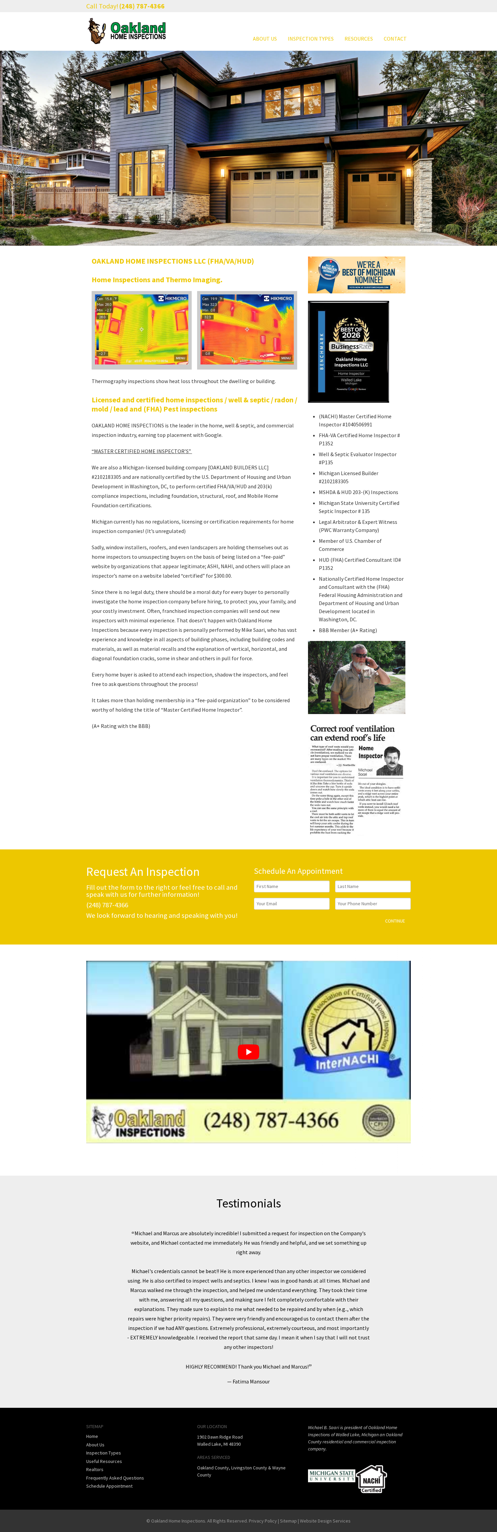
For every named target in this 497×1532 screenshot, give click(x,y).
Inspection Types (311, 38)
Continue (395, 921)
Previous (101, 1307)
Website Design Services (325, 1521)
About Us (265, 38)
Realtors (94, 1469)
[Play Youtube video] (248, 1052)
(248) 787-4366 (142, 6)
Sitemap (288, 1521)
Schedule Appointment (109, 1486)
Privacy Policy (263, 1521)
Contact (395, 38)
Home (92, 1436)
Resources (359, 38)
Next (396, 1307)
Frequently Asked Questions (115, 1477)
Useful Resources (104, 1461)
